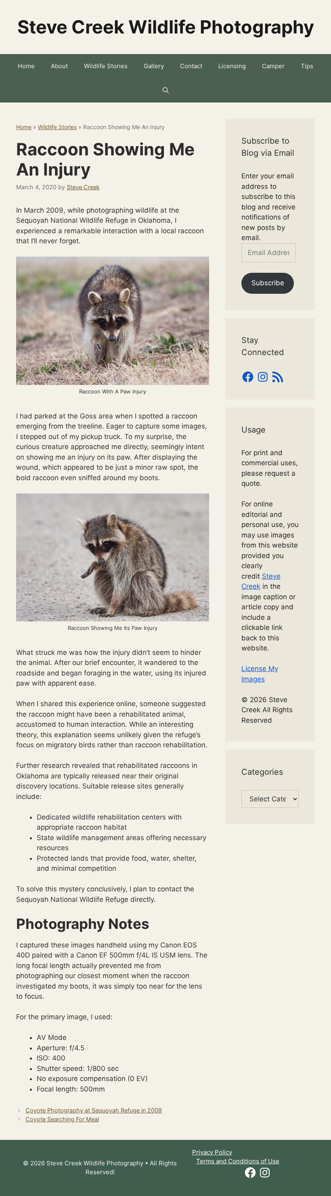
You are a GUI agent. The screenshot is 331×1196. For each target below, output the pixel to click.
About (59, 66)
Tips (307, 66)
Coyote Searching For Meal (62, 1119)
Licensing (232, 66)
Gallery (154, 66)
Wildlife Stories (106, 66)
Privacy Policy (212, 1152)
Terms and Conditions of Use (237, 1161)
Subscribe (267, 283)
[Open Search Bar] (166, 90)
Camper (273, 66)
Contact (191, 66)
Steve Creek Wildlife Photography (165, 27)
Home (26, 66)
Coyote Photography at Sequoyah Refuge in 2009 (93, 1110)
